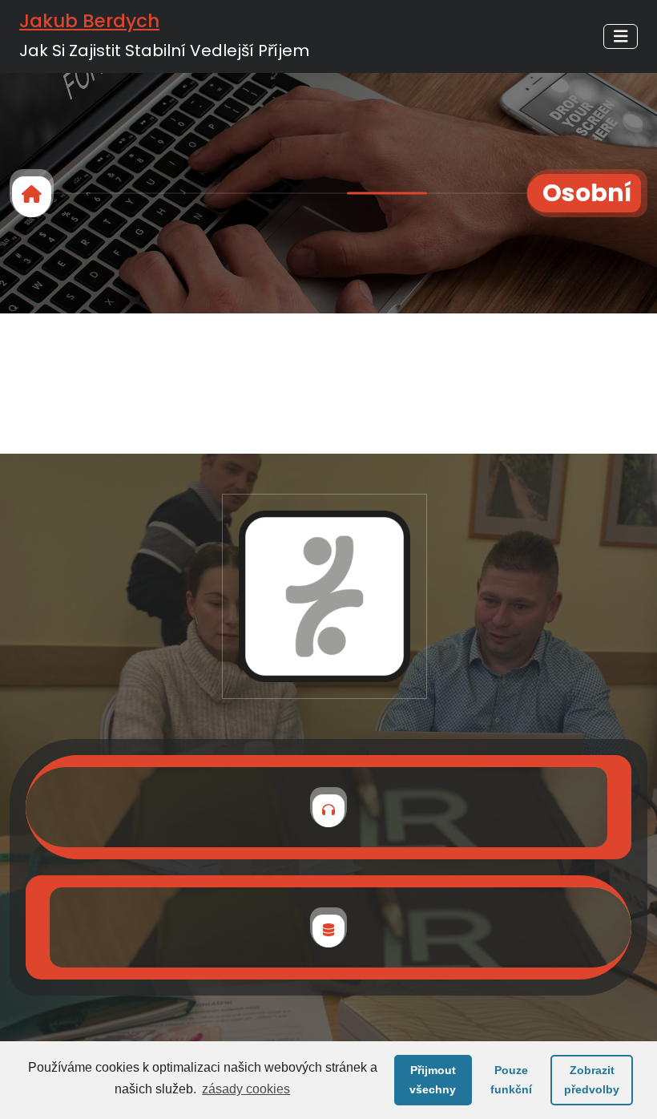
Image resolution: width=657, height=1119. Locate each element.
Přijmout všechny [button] (432, 1080)
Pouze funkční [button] (511, 1080)
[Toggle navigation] (621, 36)
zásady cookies (246, 1089)
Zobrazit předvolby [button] (591, 1080)
